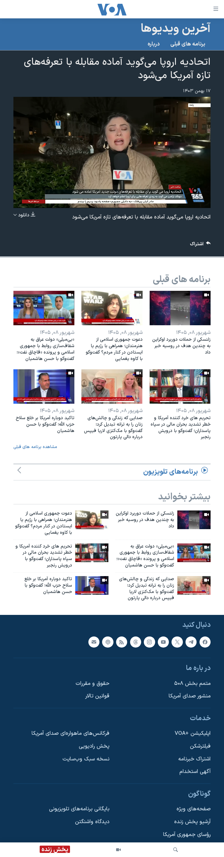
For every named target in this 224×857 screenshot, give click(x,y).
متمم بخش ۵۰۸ (192, 684)
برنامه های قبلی (187, 44)
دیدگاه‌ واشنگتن (92, 822)
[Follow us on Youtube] (163, 642)
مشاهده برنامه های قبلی (35, 447)
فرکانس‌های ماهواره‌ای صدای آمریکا (70, 734)
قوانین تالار (97, 696)
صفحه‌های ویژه (193, 809)
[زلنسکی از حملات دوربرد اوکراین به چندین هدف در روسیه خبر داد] (180, 308)
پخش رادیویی (94, 746)
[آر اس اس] (121, 642)
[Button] (200, 245)
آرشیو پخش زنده (192, 822)
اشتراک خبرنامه (194, 759)
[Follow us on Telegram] (191, 642)
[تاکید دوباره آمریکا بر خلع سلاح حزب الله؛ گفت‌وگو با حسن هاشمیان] (43, 386)
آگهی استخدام (195, 772)
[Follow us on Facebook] (205, 642)
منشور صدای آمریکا (190, 696)
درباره (154, 44)
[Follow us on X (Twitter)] (177, 642)
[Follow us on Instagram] (149, 642)
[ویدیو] (118, 849)
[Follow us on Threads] (135, 642)
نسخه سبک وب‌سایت (85, 759)
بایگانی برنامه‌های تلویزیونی (79, 809)
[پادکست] (107, 642)
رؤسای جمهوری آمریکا (187, 835)
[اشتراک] (93, 642)
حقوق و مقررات (92, 684)
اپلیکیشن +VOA (193, 734)
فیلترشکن (200, 746)
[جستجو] (175, 849)
